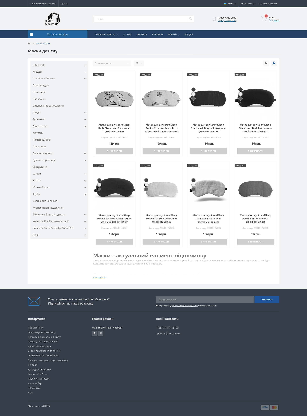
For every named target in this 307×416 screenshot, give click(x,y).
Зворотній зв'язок (37, 374)
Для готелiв (40, 126)
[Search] (190, 19)
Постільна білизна (44, 78)
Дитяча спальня (42, 153)
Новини (172, 34)
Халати (37, 180)
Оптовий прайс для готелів (43, 355)
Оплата (127, 34)
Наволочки (39, 98)
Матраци (38, 132)
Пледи (37, 112)
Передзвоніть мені (227, 20)
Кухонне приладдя (44, 160)
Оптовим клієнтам (104, 34)
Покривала (39, 146)
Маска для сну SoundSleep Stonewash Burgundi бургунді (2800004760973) (208, 128)
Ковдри (37, 71)
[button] (268, 3)
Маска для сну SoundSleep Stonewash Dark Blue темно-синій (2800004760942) (255, 128)
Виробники (34, 387)
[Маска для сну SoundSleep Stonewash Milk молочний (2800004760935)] (193, 94)
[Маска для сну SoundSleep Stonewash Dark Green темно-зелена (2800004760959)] (193, 98)
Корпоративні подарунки (48, 207)
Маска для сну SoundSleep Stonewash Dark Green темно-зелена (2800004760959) (114, 218)
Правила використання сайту (184, 305)
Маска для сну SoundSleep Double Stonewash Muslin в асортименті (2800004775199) (161, 128)
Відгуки (189, 34)
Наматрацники (42, 139)
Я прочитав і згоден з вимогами (187, 305)
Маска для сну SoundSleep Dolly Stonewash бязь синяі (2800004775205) (114, 128)
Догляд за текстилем (39, 369)
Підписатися (267, 299)
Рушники (38, 119)
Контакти (157, 34)
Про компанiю (36, 327)
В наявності (114, 151)
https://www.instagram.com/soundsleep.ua (100, 333)
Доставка (142, 34)
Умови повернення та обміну (44, 350)
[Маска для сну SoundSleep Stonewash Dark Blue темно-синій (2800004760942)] (193, 89)
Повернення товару (39, 378)
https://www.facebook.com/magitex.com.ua (94, 333)
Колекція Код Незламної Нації (51, 221)
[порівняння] (130, 80)
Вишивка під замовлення (48, 105)
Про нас (64, 3)
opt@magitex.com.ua (168, 333)
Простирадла (41, 85)
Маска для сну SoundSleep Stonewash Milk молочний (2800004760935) (161, 218)
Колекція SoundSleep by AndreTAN (53, 228)
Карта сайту (34, 383)
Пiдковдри (39, 92)
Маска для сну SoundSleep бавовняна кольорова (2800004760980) (255, 218)
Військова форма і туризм (48, 214)
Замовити (274, 20)
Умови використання (39, 346)
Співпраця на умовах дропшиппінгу (48, 360)
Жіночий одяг (41, 187)
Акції (36, 234)
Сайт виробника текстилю (43, 3)
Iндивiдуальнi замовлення (42, 341)
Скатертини (40, 166)
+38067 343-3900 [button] (167, 328)
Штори (37, 173)
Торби (36, 194)
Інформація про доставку (42, 332)
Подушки (38, 64)
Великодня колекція (45, 200)
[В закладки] (130, 75)
